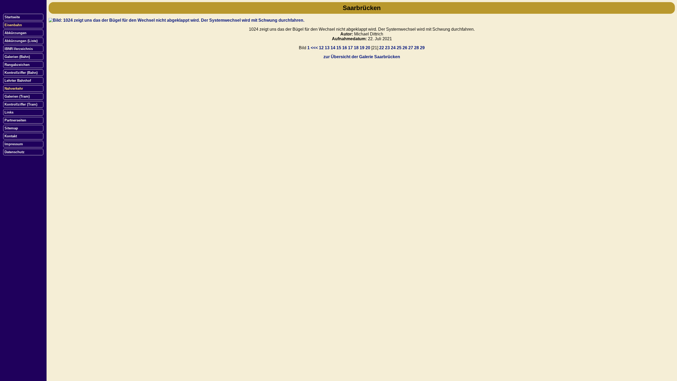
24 (393, 48)
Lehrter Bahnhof (17, 81)
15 (338, 48)
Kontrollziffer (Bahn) (21, 73)
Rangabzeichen (17, 65)
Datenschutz (14, 152)
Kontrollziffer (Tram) (20, 104)
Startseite (12, 17)
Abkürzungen (15, 33)
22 (381, 48)
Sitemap (11, 128)
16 (344, 48)
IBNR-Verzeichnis (18, 49)
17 (350, 48)
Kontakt (10, 136)
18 (356, 48)
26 (404, 48)
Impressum (13, 144)
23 (387, 48)
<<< (314, 48)
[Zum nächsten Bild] (176, 20)
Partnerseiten (15, 120)
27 (410, 48)
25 (399, 48)
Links (8, 112)
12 (321, 48)
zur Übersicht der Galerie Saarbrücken (361, 57)
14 (333, 48)
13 (327, 48)
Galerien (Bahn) (17, 57)
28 (416, 48)
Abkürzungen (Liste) (21, 41)
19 (362, 48)
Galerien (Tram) (17, 96)
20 (367, 48)
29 (422, 48)
